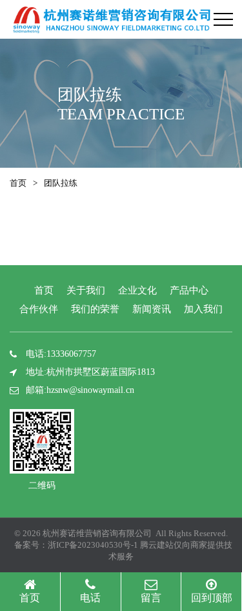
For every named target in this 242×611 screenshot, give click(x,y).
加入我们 (203, 309)
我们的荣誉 (95, 309)
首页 (18, 183)
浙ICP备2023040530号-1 (93, 545)
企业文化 (137, 290)
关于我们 (85, 290)
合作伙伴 (38, 309)
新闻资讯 (151, 309)
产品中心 (189, 290)
